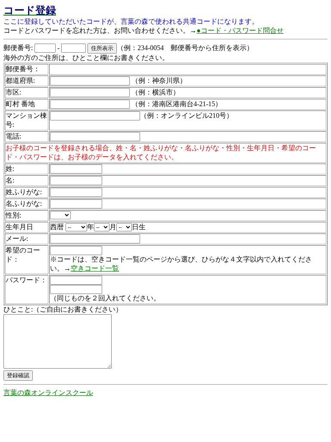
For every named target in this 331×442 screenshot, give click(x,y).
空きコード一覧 (95, 268)
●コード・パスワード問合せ (240, 30)
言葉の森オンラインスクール (48, 392)
